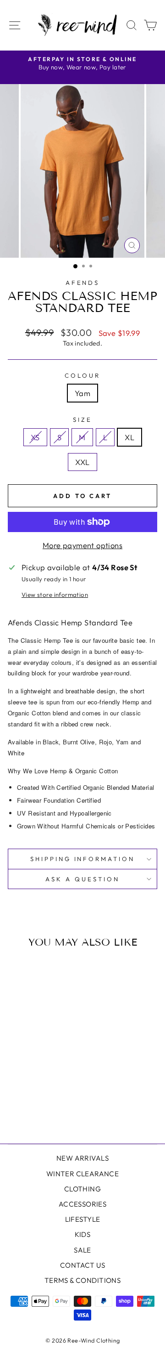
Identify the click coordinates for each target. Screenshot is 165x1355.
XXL (82, 462)
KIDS (83, 1234)
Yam (82, 393)
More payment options (82, 545)
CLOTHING (82, 1189)
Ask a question (82, 879)
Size (82, 419)
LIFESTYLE (82, 1219)
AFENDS (83, 282)
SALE (82, 1250)
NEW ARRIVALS (82, 1158)
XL (129, 437)
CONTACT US (82, 1265)
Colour (82, 375)
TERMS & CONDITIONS (82, 1280)
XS (35, 437)
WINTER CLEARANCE (82, 1173)
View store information (55, 594)
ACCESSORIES (83, 1204)
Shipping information (82, 858)
